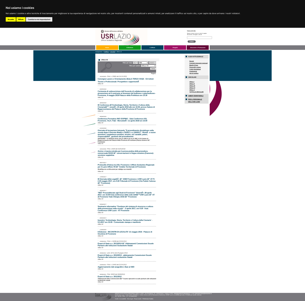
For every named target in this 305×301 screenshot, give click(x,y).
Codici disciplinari (195, 69)
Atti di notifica (193, 73)
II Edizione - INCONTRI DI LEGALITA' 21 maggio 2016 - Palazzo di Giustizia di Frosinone (125, 233)
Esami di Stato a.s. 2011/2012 (110, 276)
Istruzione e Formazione (197, 47)
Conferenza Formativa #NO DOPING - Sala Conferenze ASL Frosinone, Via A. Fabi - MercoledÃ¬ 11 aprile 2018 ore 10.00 (122, 120)
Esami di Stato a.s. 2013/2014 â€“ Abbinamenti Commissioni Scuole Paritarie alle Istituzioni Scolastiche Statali (126, 244)
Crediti (116, 298)
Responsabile (138, 298)
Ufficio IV (192, 88)
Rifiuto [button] (21, 19)
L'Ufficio (152, 47)
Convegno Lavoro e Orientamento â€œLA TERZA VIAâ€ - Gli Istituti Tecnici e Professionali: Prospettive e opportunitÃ (126, 80)
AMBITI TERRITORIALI (195, 96)
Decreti (191, 61)
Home (107, 47)
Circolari (112, 51)
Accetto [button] (11, 19)
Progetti (175, 47)
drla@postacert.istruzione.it (182, 293)
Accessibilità (122, 298)
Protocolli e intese (195, 67)
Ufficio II (192, 84)
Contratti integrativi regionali (198, 63)
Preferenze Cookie (148, 298)
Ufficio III (192, 86)
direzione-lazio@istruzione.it (203, 293)
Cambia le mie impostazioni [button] (39, 19)
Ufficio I (191, 81)
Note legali (130, 298)
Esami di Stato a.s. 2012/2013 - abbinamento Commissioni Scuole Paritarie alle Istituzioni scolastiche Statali (125, 256)
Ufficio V (192, 90)
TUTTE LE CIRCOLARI (196, 92)
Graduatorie (193, 71)
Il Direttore (130, 47)
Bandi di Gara (193, 65)
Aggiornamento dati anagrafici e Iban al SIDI (116, 267)
